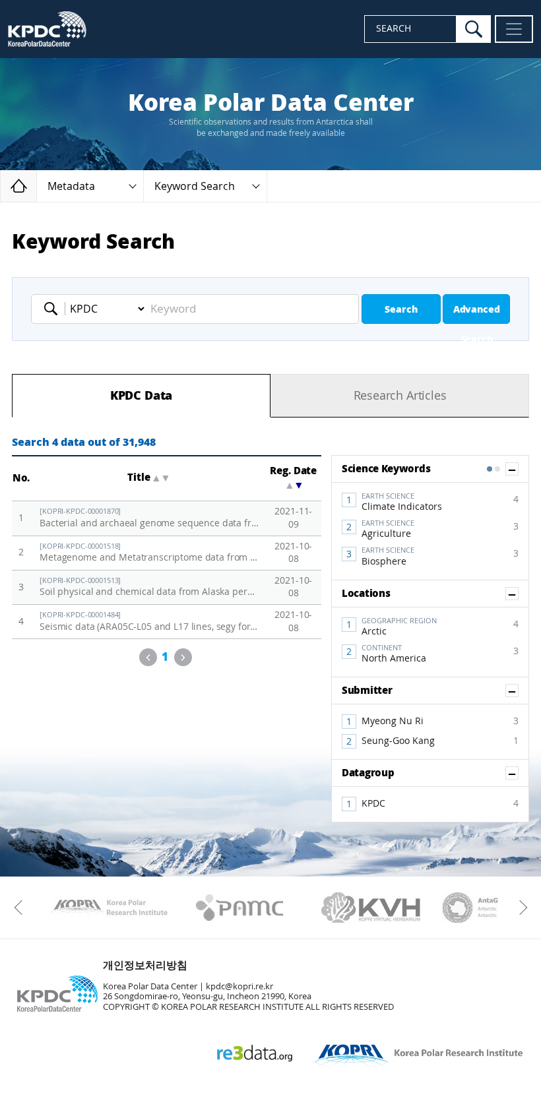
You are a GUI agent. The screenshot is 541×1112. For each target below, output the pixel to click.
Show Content (518, 469)
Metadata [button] (71, 186)
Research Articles (400, 395)
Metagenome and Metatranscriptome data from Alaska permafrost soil (150, 553)
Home (36, 185)
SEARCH (393, 28)
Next (183, 657)
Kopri (108, 907)
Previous (148, 657)
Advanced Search (476, 314)
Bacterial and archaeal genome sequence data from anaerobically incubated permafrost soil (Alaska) (150, 518)
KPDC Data (141, 395)
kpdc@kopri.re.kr (239, 986)
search (474, 29)
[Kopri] (108, 908)
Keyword (54, 308)
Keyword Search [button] (194, 186)
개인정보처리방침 (145, 965)
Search (401, 309)
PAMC (239, 907)
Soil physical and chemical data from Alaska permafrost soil (150, 587)
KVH (371, 907)
